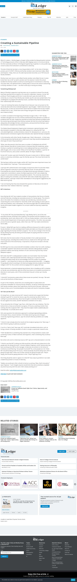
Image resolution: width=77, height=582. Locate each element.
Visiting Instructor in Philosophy (48, 465)
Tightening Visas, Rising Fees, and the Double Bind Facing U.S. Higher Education (60, 67)
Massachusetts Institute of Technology (11, 473)
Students (4, 39)
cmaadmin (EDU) (14, 45)
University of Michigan (45, 473)
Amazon (13, 512)
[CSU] (30, 484)
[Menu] (76, 6)
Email (2, 550)
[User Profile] (69, 6)
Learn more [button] (40, 579)
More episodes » (6, 509)
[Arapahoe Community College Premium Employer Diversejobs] (65, 484)
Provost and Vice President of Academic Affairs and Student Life (19, 465)
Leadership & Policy (16, 386)
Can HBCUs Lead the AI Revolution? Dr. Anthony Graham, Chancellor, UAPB (24, 501)
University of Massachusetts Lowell (48, 467)
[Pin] (14, 51)
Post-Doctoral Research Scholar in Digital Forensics (15, 459)
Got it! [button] (73, 579)
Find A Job (62, 451)
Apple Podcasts (6, 512)
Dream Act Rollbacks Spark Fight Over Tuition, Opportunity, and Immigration (29, 389)
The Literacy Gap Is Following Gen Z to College (59, 82)
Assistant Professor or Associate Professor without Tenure (17, 471)
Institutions (55, 72)
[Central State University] (47, 484)
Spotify (19, 512)
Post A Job (72, 451)
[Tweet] (11, 51)
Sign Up (4, 556)
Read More (45, 506)
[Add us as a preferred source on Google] (17, 51)
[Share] (5, 51)
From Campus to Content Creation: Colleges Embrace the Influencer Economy (60, 75)
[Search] (72, 6)
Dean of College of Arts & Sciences (49, 459)
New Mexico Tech (6, 467)
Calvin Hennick (6, 45)
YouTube (25, 512)
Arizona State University (8, 461)
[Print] (2, 51)
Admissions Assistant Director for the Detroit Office (53, 471)
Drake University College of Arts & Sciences (50, 461)
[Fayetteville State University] (12, 484)
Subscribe (2, 6)
